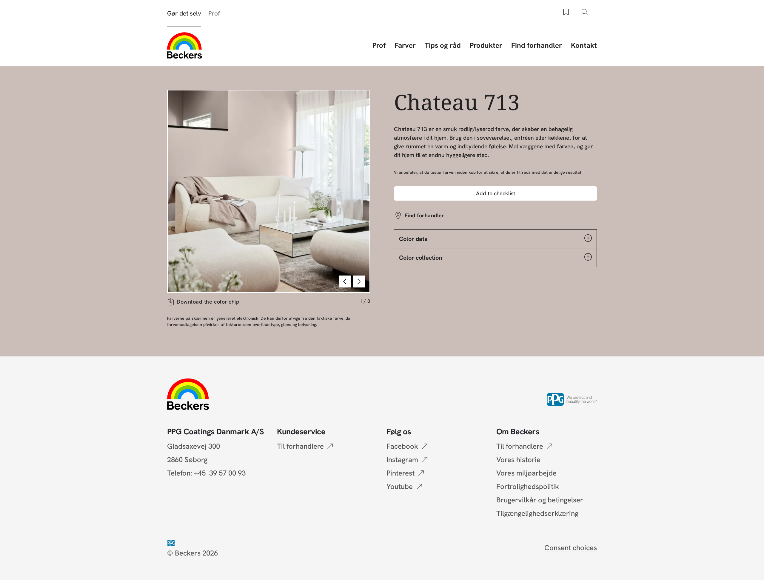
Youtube (399, 486)
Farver (405, 45)
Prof (214, 13)
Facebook (402, 446)
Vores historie (518, 459)
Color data (413, 239)
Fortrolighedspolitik (527, 486)
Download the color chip (208, 301)
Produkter (486, 45)
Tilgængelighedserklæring (537, 513)
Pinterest (400, 473)
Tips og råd (443, 45)
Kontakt (584, 45)
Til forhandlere (300, 446)
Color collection (420, 257)
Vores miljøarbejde (526, 473)
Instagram (402, 459)
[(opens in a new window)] (172, 542)
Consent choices (570, 547)
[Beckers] (184, 45)
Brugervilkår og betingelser (539, 499)
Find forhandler (536, 45)
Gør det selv (184, 13)
